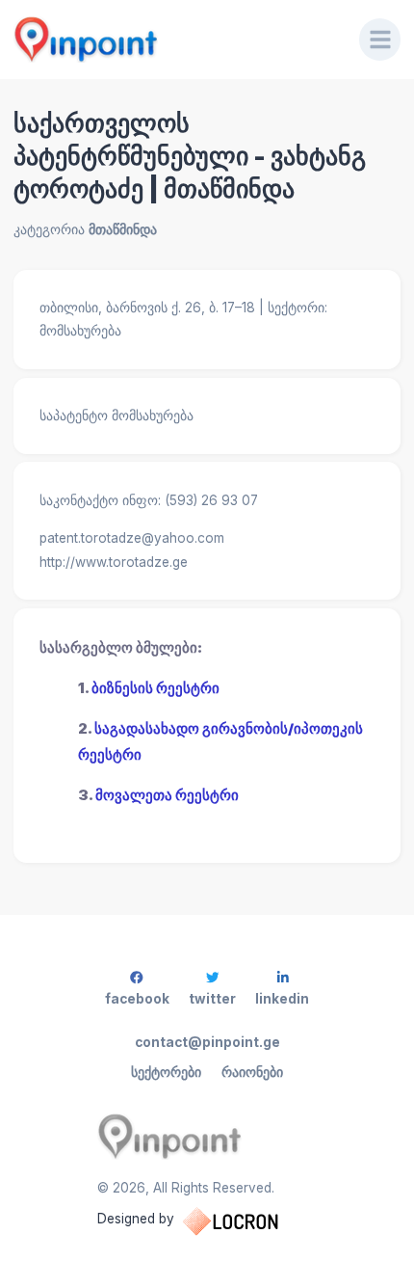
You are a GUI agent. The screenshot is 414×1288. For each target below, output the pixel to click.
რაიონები (252, 1072)
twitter (212, 998)
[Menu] (380, 39)
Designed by (135, 1218)
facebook (137, 998)
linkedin (282, 998)
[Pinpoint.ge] (173, 39)
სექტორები (166, 1072)
